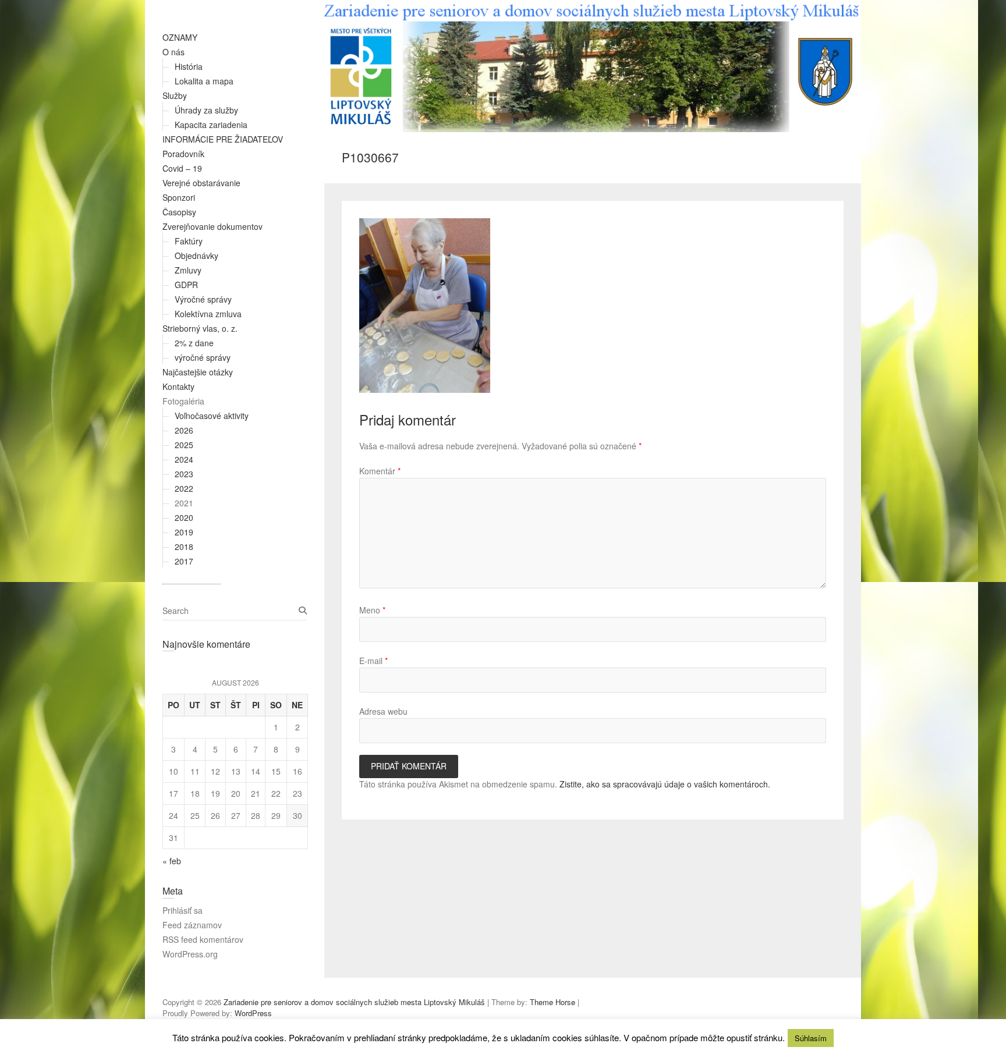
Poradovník (183, 153)
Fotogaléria (183, 401)
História (189, 66)
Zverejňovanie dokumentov (212, 226)
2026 (184, 430)
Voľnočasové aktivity (212, 415)
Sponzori (178, 197)
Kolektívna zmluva (208, 314)
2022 (184, 488)
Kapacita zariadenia (211, 124)
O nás (173, 52)
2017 (184, 561)
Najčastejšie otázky (197, 372)
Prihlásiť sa (182, 910)
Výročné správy (203, 299)
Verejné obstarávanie (201, 183)
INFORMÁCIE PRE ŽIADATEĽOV (222, 139)
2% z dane (194, 343)
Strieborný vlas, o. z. (200, 328)
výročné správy (203, 357)
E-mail (373, 660)
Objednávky (196, 255)
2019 (184, 532)
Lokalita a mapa (204, 81)
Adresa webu (383, 711)
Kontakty (178, 386)
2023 (184, 474)
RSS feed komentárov (202, 939)
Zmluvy (188, 270)
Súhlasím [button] (811, 1038)
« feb (171, 861)
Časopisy (179, 212)
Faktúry (189, 241)
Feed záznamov (192, 925)
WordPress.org (190, 954)
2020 (184, 517)
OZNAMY (179, 37)
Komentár (380, 471)
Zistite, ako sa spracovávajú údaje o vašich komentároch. (664, 784)
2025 (184, 444)
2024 (184, 459)
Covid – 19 (182, 168)
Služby (174, 95)
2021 (184, 503)
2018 (184, 546)
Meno (372, 610)
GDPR (186, 284)
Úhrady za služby (206, 110)
